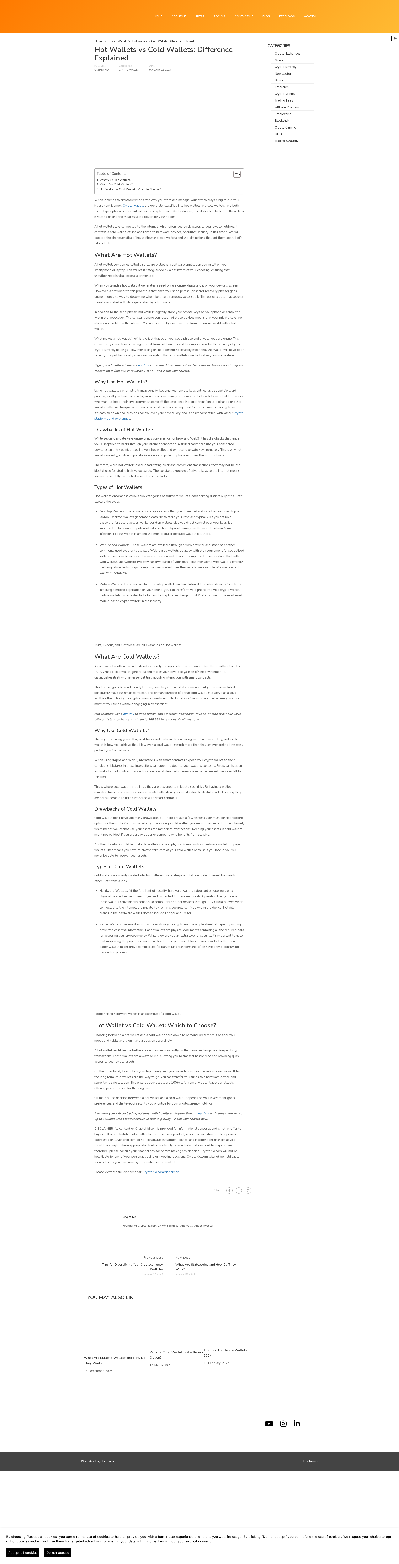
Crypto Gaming (285, 127)
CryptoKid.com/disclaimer (161, 1172)
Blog (266, 16)
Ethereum (282, 87)
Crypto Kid (101, 69)
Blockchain (282, 121)
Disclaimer (310, 1461)
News (279, 60)
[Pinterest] (248, 1190)
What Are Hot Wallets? (115, 180)
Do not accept (57, 1553)
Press (200, 16)
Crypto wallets (133, 205)
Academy (311, 16)
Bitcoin (279, 80)
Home (158, 16)
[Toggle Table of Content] (235, 174)
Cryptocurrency (285, 67)
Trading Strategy (286, 141)
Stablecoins (283, 114)
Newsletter (283, 74)
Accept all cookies (22, 1553)
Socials (220, 16)
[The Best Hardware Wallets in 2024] (228, 1328)
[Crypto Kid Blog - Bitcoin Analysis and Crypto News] (95, 16)
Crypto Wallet (117, 41)
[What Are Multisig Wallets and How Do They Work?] (115, 1332)
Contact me (244, 16)
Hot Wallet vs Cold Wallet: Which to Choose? (130, 189)
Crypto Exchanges (287, 53)
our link (143, 365)
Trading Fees (284, 100)
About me (178, 16)
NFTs (278, 134)
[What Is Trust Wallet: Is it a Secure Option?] (177, 1330)
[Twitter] (239, 1190)
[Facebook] (229, 1190)
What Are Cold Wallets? (116, 184)
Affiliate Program (287, 107)
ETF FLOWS (287, 16)
